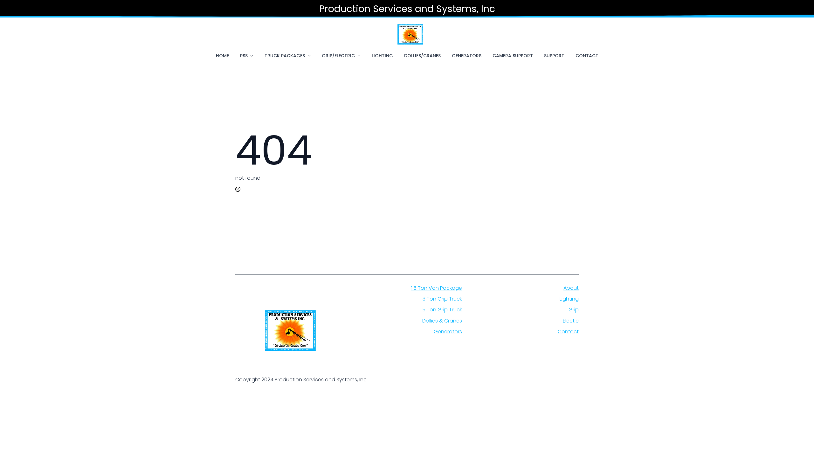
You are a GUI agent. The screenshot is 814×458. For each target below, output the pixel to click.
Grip (574, 309)
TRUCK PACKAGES (285, 55)
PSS (244, 55)
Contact (568, 331)
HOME (222, 55)
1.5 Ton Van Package (436, 288)
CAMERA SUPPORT (513, 55)
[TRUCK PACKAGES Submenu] (310, 55)
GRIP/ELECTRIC (338, 55)
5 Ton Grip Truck (442, 309)
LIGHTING (382, 55)
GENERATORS (466, 55)
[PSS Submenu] (253, 55)
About (571, 288)
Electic (571, 320)
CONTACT (587, 55)
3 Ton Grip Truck (442, 298)
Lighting (569, 298)
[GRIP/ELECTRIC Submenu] (360, 55)
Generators (448, 331)
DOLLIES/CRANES (422, 55)
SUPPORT (554, 55)
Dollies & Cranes (442, 320)
